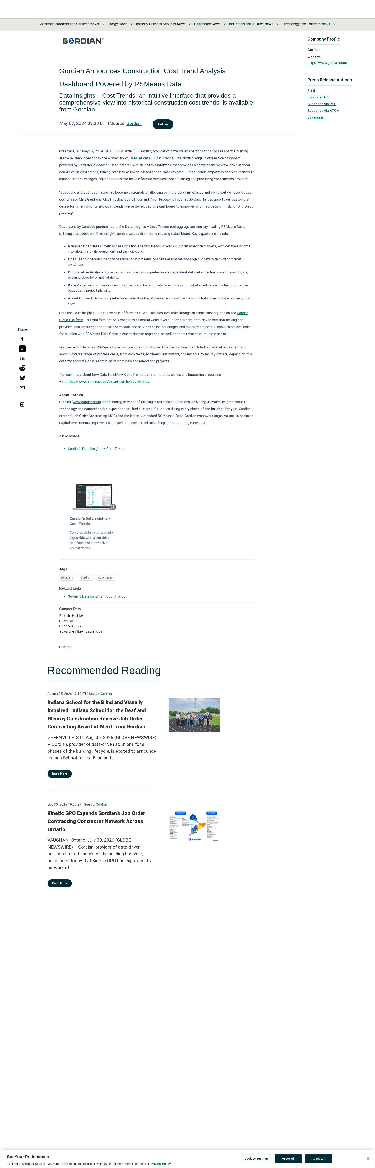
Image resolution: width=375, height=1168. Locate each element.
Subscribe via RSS (322, 104)
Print (311, 90)
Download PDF (319, 97)
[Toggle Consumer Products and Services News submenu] (103, 24)
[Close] (368, 1158)
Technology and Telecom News (306, 24)
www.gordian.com (86, 402)
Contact (65, 647)
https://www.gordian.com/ (327, 63)
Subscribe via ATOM (324, 111)
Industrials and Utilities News (251, 24)
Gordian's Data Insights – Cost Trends (96, 449)
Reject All (288, 1158)
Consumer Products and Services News (69, 24)
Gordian (134, 123)
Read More (59, 773)
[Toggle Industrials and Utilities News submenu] (277, 24)
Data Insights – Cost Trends (151, 158)
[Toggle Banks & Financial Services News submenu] (190, 24)
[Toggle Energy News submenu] (131, 24)
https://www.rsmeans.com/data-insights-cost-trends (108, 382)
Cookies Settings (256, 1158)
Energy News (117, 24)
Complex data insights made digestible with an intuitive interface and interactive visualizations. (91, 540)
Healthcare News (207, 24)
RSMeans (67, 577)
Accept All (319, 1158)
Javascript (316, 117)
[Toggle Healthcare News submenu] (224, 24)
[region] (187, 1159)
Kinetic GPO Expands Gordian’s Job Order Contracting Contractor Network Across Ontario (96, 821)
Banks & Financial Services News (161, 24)
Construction (106, 577)
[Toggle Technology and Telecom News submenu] (334, 24)
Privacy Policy (161, 1163)
